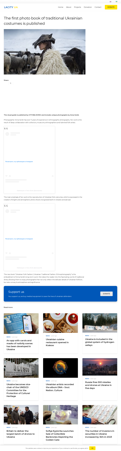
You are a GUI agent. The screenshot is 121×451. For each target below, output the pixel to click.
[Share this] (6, 83)
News (8, 337)
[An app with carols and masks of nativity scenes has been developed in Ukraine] (21, 314)
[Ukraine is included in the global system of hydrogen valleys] (99, 314)
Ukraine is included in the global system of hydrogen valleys (99, 342)
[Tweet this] (10, 83)
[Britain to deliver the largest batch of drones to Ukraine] (21, 406)
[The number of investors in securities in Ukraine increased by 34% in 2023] (99, 406)
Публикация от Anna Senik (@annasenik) (29, 190)
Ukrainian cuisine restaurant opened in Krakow (57, 342)
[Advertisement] (44, 98)
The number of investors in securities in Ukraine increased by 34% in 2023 (99, 434)
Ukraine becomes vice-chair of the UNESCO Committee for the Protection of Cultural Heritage (19, 390)
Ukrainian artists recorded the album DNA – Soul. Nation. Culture (60, 387)
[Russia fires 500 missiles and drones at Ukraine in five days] (99, 359)
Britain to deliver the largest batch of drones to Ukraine (21, 434)
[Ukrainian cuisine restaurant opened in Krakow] (60, 314)
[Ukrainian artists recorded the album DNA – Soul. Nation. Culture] (60, 359)
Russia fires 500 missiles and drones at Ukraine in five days (98, 385)
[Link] (11, 7)
